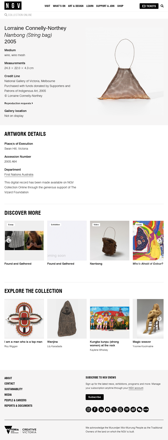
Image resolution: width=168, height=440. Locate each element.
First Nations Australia (18, 174)
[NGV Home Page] (12, 5)
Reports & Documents (18, 406)
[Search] (162, 6)
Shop (120, 6)
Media (8, 395)
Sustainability (13, 389)
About (8, 378)
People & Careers (15, 400)
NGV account (136, 388)
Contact (9, 383)
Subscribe (94, 397)
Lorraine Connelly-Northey (35, 28)
